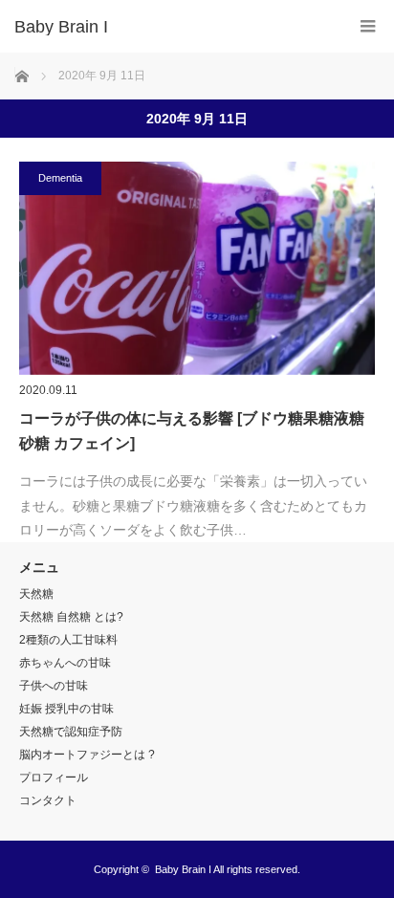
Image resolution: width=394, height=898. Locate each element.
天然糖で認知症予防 (70, 731)
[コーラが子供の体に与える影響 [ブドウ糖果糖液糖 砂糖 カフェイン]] (197, 268)
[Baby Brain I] (168, 26)
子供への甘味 (53, 685)
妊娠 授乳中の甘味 (66, 708)
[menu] (367, 26)
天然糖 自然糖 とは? (71, 617)
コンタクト (48, 800)
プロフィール (53, 777)
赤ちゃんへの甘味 (65, 662)
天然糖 (36, 594)
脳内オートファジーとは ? (87, 754)
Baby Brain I (183, 869)
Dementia (60, 178)
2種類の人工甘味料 (68, 639)
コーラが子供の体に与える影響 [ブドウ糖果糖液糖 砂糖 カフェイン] (191, 430)
